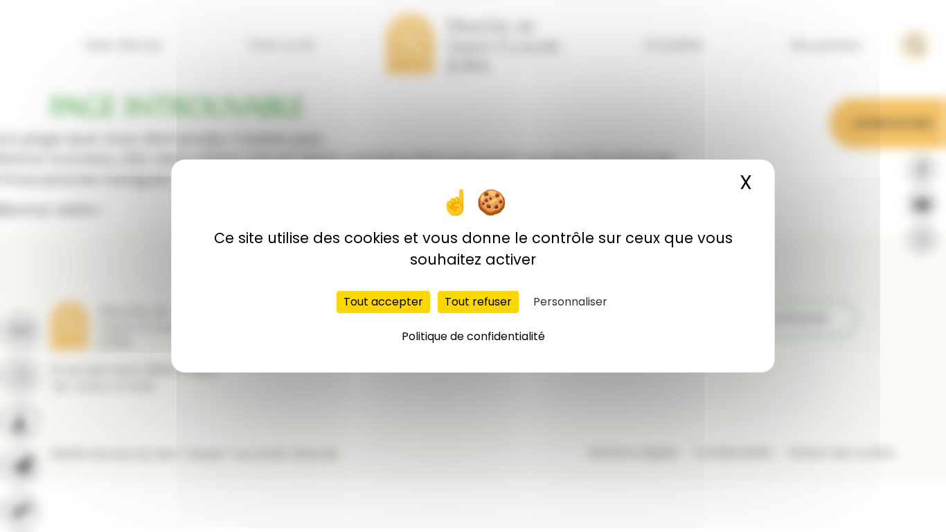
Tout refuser (478, 302)
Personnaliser (570, 302)
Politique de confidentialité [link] (473, 336)
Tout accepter (383, 302)
